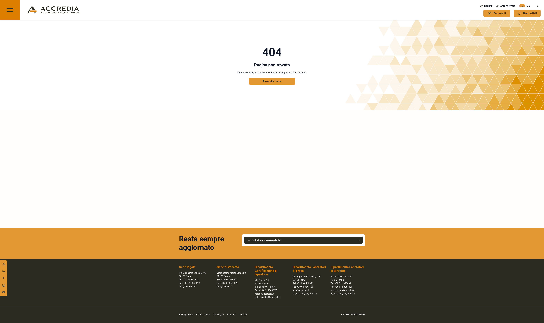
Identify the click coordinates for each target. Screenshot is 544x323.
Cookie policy (203, 314)
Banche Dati (530, 13)
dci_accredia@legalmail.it (267, 297)
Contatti (243, 314)
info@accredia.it (187, 286)
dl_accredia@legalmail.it (305, 293)
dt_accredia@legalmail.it (343, 293)
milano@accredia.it (264, 293)
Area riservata (507, 5)
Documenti (499, 13)
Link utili (231, 314)
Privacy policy (186, 314)
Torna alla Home (272, 81)
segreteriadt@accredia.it (343, 290)
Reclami (488, 5)
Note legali (218, 314)
